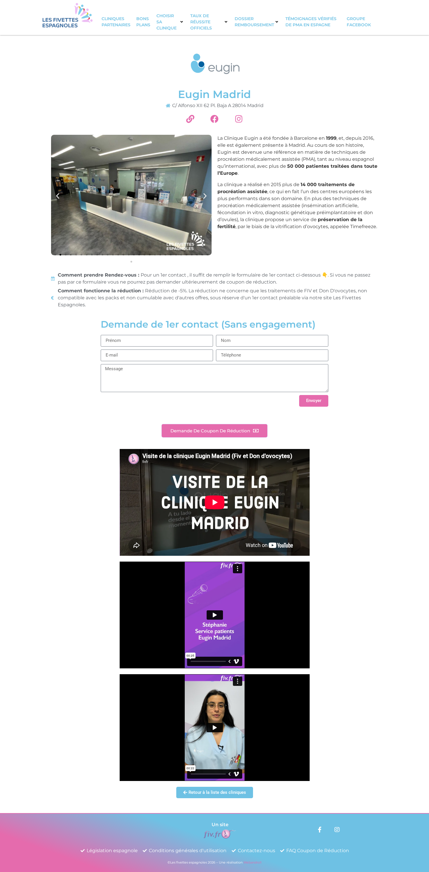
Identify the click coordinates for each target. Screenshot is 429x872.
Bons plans (143, 21)
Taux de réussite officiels (201, 22)
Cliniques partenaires (116, 21)
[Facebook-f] (319, 830)
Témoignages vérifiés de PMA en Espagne (310, 21)
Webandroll (252, 862)
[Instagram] (337, 830)
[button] (57, 196)
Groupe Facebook (359, 21)
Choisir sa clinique (166, 22)
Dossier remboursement (254, 21)
